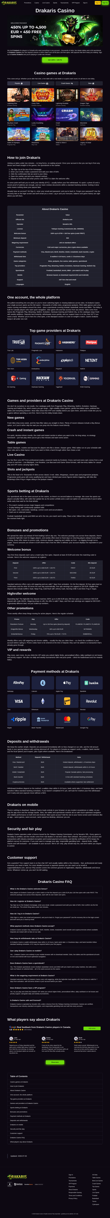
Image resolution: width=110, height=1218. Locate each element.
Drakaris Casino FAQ (17, 1138)
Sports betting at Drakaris (19, 1108)
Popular (17, 83)
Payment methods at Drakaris (20, 1116)
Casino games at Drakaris (19, 1082)
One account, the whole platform (21, 1095)
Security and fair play (17, 1129)
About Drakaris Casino (18, 1090)
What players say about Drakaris (21, 1142)
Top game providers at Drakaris (21, 1099)
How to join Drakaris (17, 1086)
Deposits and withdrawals (19, 1120)
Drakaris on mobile (16, 1125)
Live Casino (41, 83)
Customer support (16, 1133)
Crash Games (65, 83)
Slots (90, 83)
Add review (92, 1028)
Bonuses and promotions (18, 1112)
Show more (55, 1062)
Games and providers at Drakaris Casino (24, 1103)
